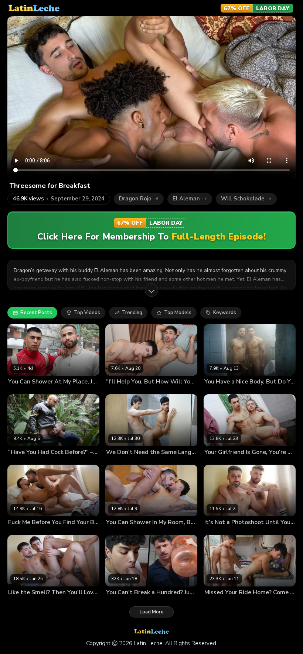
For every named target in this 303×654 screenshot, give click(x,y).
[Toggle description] (151, 290)
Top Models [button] (177, 312)
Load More (152, 612)
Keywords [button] (224, 312)
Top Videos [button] (87, 312)
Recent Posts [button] (36, 312)
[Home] (34, 8)
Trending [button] (132, 312)
